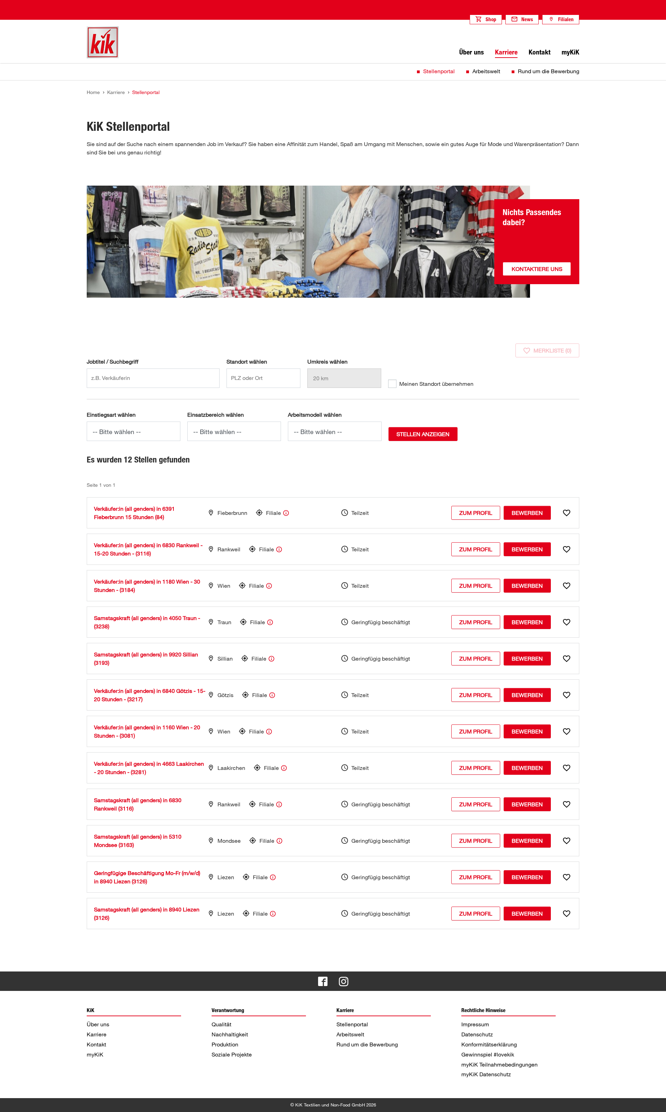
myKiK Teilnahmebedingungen (499, 1064)
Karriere (96, 1034)
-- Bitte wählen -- (117, 431)
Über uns (98, 1024)
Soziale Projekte (232, 1054)
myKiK (95, 1054)
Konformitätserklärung (489, 1044)
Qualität (221, 1024)
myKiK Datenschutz (486, 1074)
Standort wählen (247, 361)
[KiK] (103, 42)
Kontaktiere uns (537, 268)
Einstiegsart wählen (111, 414)
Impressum (475, 1024)
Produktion (225, 1044)
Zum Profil (475, 512)
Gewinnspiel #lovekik (487, 1054)
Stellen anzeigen (423, 434)
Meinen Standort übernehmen (436, 383)
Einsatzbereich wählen (215, 414)
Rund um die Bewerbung (548, 71)
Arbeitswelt (486, 71)
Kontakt (96, 1044)
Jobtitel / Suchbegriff (112, 361)
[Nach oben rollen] (654, 1100)
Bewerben (527, 512)
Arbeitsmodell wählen (315, 414)
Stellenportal (439, 71)
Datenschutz (477, 1034)
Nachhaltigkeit (230, 1034)
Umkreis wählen (327, 361)
